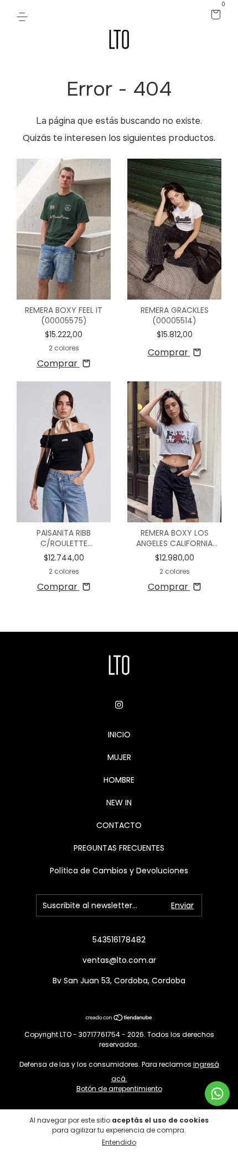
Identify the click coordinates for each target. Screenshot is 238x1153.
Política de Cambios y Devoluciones (119, 870)
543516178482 (119, 939)
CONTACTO (119, 825)
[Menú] (24, 15)
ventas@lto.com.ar (119, 960)
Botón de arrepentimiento (119, 1088)
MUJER (119, 757)
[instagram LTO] (119, 705)
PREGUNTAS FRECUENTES (119, 847)
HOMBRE (119, 779)
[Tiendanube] (119, 1018)
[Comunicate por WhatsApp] (217, 1093)
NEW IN (119, 802)
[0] (213, 15)
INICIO (119, 734)
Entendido (119, 1142)
